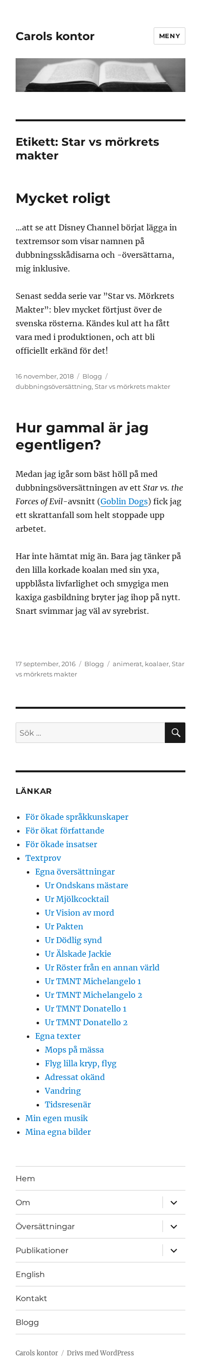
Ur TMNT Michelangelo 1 (93, 981)
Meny (169, 36)
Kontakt (31, 1298)
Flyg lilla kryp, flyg (81, 1063)
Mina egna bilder (58, 1132)
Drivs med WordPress (100, 1353)
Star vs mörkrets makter (132, 386)
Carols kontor (55, 36)
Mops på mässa (74, 1050)
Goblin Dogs (124, 501)
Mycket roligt (63, 198)
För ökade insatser (61, 844)
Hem (25, 1178)
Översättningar (45, 1226)
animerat (127, 664)
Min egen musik (56, 1118)
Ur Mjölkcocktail (77, 899)
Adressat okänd (75, 1077)
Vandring (63, 1091)
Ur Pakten (64, 926)
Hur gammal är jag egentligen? (82, 436)
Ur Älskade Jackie (78, 954)
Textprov (43, 858)
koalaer (157, 664)
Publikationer (42, 1250)
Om (23, 1202)
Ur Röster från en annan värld (102, 967)
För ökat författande (64, 830)
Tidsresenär (68, 1104)
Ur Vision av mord (79, 913)
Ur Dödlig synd (73, 940)
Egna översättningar (75, 872)
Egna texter (57, 1036)
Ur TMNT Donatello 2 (86, 1022)
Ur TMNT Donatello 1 (85, 1008)
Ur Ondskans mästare (86, 885)
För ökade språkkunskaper (76, 817)
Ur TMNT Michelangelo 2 (93, 995)
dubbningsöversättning (54, 386)
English (30, 1274)
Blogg (92, 376)
